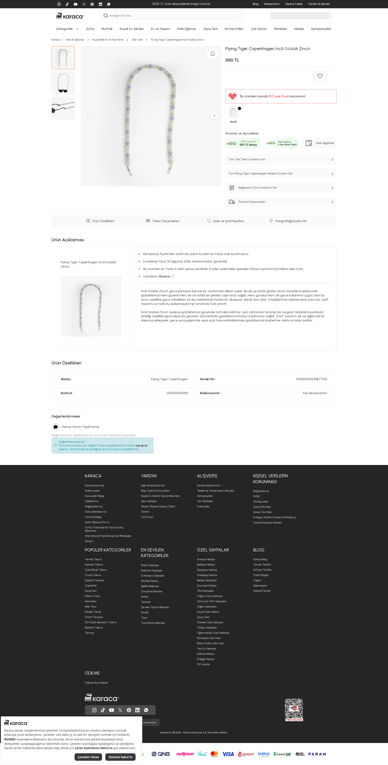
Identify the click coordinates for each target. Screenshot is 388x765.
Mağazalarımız (94, 506)
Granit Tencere (94, 617)
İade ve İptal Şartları (153, 485)
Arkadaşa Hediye (207, 575)
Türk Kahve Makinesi (153, 623)
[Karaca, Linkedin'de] (137, 710)
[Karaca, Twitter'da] (120, 710)
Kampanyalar (205, 496)
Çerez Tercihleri (262, 512)
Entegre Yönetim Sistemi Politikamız (274, 517)
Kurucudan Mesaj (94, 496)
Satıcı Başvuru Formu (97, 522)
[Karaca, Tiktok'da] (103, 710)
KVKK (256, 496)
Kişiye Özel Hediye (208, 612)
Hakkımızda (92, 490)
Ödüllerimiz (92, 501)
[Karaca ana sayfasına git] (102, 697)
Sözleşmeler (260, 501)
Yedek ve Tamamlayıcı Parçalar (215, 490)
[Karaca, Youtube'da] (111, 710)
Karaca (93, 476)
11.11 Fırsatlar (203, 664)
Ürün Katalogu (93, 517)
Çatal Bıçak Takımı (96, 570)
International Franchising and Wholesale (108, 536)
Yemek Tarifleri (262, 564)
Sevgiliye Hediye (207, 570)
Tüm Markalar (205, 501)
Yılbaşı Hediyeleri (207, 627)
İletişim (89, 541)
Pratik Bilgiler (261, 575)
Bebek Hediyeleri (207, 580)
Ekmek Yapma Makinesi (155, 607)
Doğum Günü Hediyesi (209, 596)
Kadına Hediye (205, 654)
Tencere (146, 602)
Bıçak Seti (91, 591)
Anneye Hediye (206, 559)
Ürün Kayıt (147, 517)
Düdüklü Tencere (94, 580)
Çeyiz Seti (203, 617)
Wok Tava (90, 606)
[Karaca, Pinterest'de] (129, 710)
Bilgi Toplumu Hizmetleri (155, 490)
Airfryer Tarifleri (262, 570)
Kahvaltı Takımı (94, 564)
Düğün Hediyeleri (207, 606)
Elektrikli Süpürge (151, 570)
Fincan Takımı (93, 575)
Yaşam (257, 580)
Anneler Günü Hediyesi (210, 622)
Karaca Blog (260, 559)
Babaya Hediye (206, 564)
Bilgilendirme (261, 491)
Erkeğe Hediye (205, 659)
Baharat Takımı (94, 627)
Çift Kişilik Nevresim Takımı (101, 622)
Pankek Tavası (93, 612)
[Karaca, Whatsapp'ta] (146, 710)
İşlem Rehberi (149, 501)
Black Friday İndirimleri (210, 643)
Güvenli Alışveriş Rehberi (267, 522)
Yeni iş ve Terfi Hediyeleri (212, 601)
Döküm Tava (92, 596)
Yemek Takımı (93, 559)
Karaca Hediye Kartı (208, 485)
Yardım (149, 476)
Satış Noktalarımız (96, 511)
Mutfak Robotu (149, 581)
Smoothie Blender (151, 591)
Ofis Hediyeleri (205, 591)
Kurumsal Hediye (206, 585)
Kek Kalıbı (90, 601)
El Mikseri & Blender (152, 575)
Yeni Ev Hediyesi (206, 648)
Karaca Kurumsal (94, 485)
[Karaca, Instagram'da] (94, 710)
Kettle (144, 596)
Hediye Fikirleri (262, 591)
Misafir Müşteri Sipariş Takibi (158, 506)
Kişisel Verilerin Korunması (270, 478)
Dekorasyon (260, 585)
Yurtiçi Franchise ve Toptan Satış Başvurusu (104, 529)
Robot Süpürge (150, 565)
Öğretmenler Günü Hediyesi (213, 633)
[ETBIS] (287, 710)
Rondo (145, 612)
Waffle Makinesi (150, 586)
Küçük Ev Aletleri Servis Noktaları (160, 496)
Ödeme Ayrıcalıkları (96, 682)
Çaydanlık (91, 585)
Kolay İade (203, 506)
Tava (144, 617)
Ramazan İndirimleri (209, 638)
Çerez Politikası (262, 507)
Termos (89, 633)
